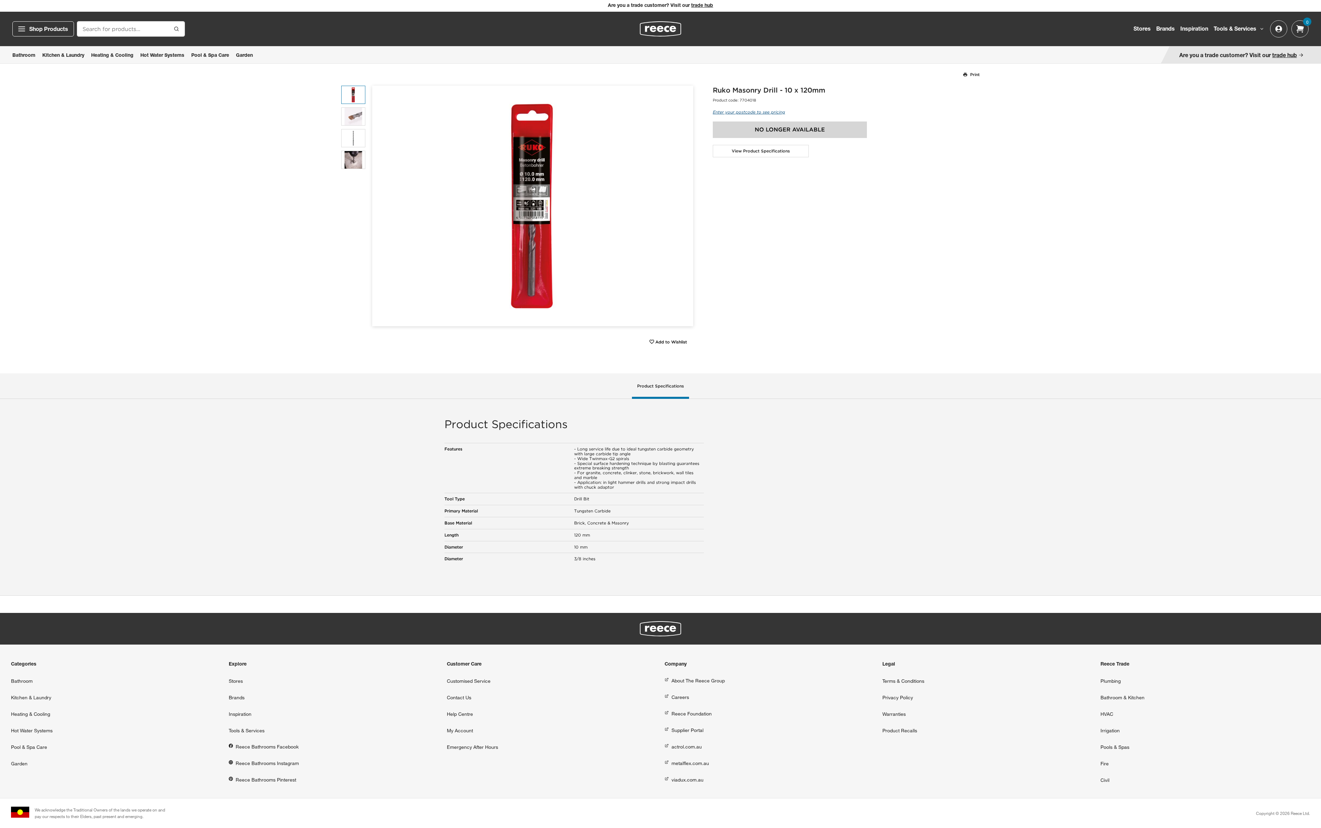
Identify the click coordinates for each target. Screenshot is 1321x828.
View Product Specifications (761, 150)
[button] (685, 206)
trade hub (702, 5)
